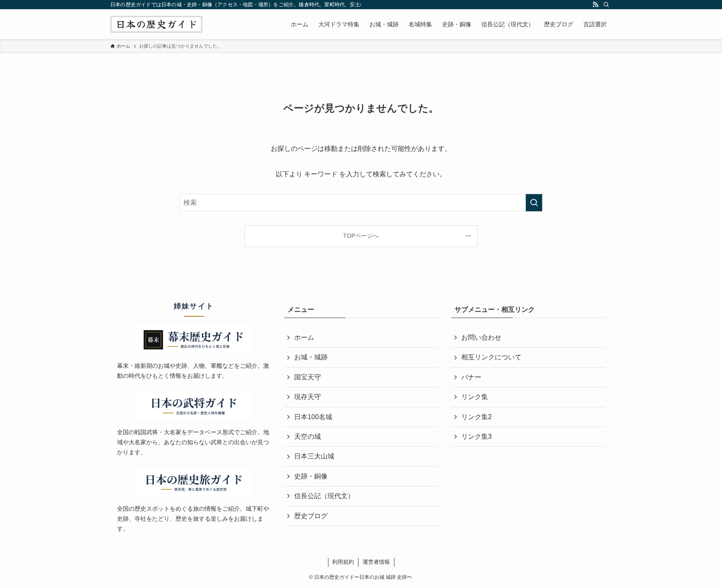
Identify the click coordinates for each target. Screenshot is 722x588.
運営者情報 (376, 562)
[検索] (606, 4)
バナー (471, 377)
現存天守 (307, 396)
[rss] (595, 4)
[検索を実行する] (534, 202)
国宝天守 (307, 377)
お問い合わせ (481, 337)
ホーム (304, 337)
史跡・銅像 (311, 476)
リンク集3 (476, 436)
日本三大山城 (314, 456)
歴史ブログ (311, 515)
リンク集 (474, 396)
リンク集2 (476, 416)
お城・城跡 (311, 357)
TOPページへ (361, 235)
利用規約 (343, 562)
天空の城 (307, 436)
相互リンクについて (491, 357)
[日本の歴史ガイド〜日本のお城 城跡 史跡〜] (156, 24)
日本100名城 (313, 416)
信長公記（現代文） (324, 495)
